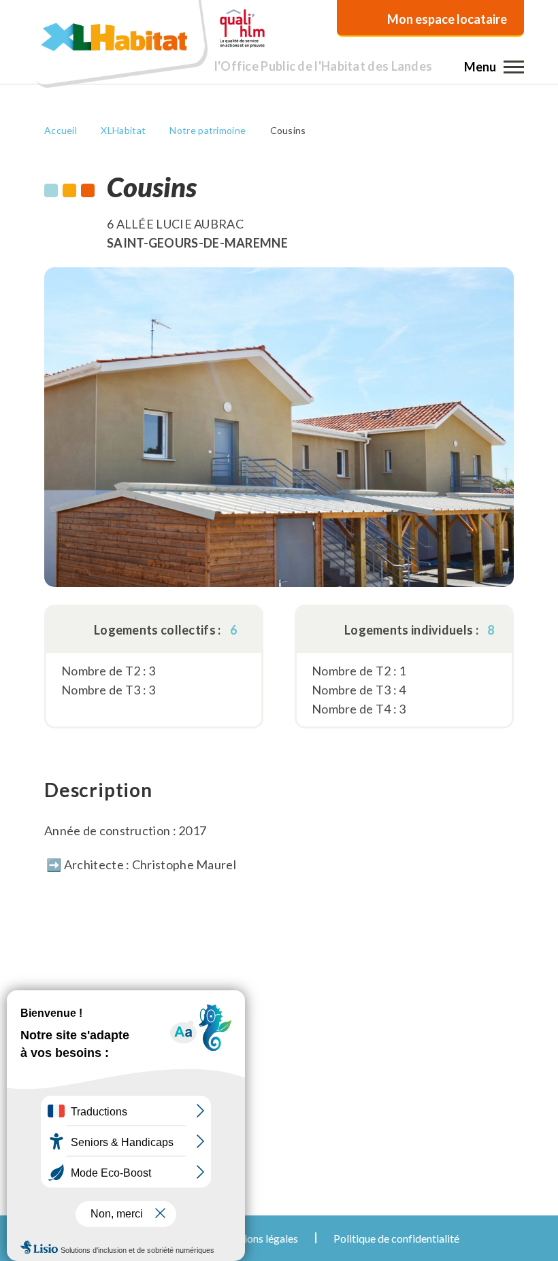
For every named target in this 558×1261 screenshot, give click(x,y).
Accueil (60, 130)
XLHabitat (123, 130)
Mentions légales (258, 1238)
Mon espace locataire (447, 19)
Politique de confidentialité (396, 1238)
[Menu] (514, 66)
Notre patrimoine (207, 130)
